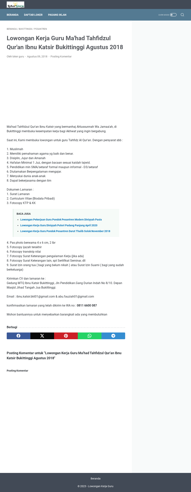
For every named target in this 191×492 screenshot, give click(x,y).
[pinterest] (66, 335)
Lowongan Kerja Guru (100, 486)
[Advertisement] (66, 89)
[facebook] (18, 335)
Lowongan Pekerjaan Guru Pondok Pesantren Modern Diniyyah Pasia (61, 219)
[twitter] (42, 335)
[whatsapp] (89, 335)
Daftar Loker (33, 14)
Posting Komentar (61, 56)
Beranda (12, 14)
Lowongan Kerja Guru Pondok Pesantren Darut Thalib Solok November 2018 (65, 231)
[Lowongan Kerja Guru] (18, 5)
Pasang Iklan (57, 14)
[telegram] (113, 335)
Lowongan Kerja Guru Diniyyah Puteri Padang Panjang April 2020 (58, 225)
